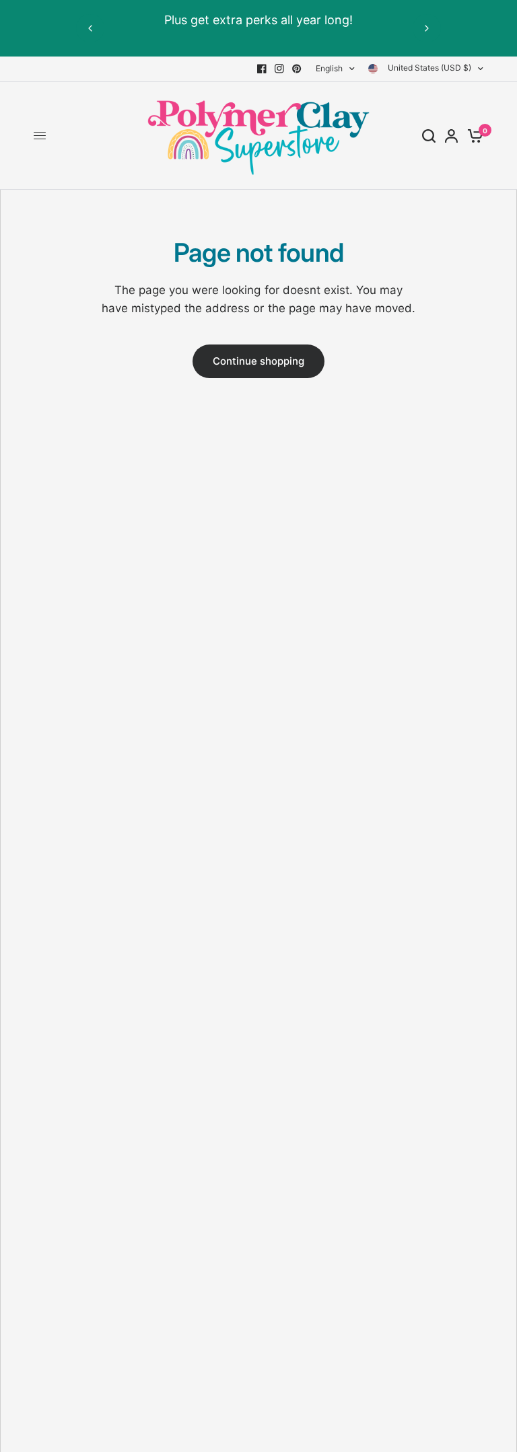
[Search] (428, 136)
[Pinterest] (297, 68)
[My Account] (451, 136)
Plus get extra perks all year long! (258, 20)
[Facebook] (262, 68)
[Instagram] (279, 68)
